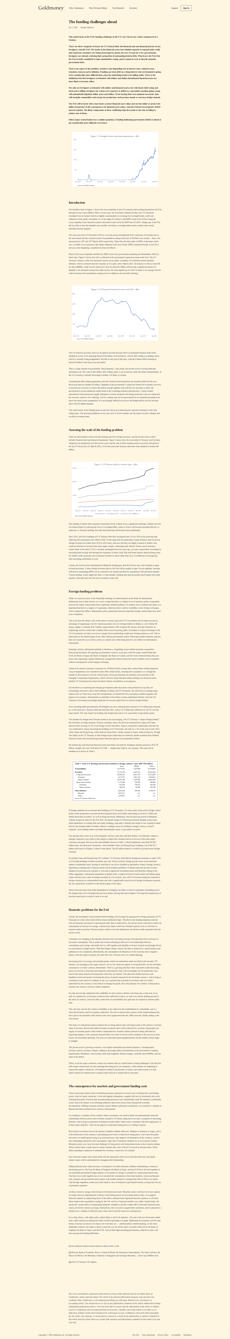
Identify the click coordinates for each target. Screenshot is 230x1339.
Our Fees (135, 1335)
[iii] (158, 732)
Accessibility (176, 1335)
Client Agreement (148, 1335)
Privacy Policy (163, 1335)
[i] (143, 627)
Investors (133, 8)
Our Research (118, 8)
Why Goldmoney (76, 8)
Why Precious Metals (98, 8)
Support (174, 8)
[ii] (151, 671)
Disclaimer (188, 1335)
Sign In (186, 8)
